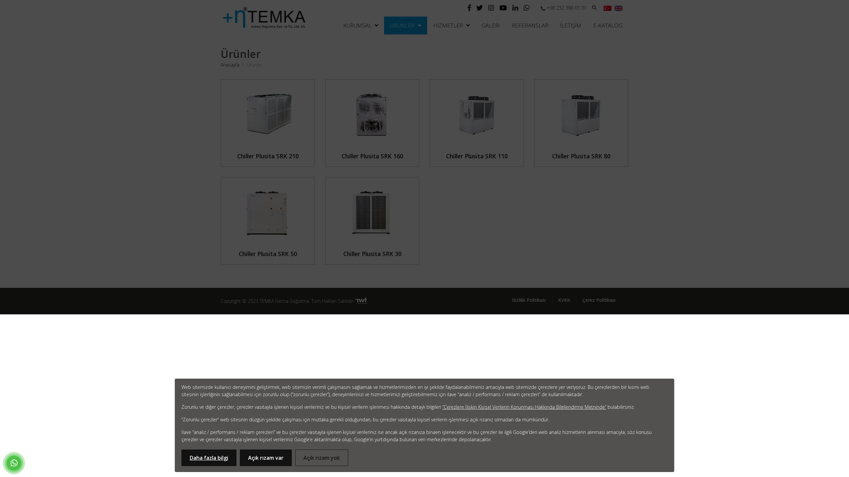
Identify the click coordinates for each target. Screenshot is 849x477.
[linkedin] (515, 8)
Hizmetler (448, 25)
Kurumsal (357, 25)
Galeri (491, 25)
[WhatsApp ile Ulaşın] (14, 464)
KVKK (564, 300)
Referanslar (530, 25)
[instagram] (491, 8)
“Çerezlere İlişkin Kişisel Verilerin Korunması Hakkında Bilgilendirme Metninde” (524, 407)
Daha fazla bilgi (209, 457)
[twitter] (479, 8)
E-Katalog (607, 25)
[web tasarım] (361, 301)
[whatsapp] (527, 8)
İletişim (570, 25)
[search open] (595, 7)
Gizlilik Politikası (529, 300)
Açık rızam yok (321, 457)
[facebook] (469, 8)
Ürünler (402, 25)
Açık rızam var (266, 457)
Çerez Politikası (599, 300)
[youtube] (503, 8)
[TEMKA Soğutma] (264, 17)
